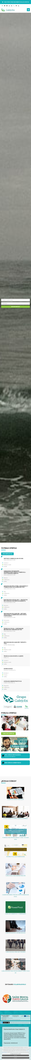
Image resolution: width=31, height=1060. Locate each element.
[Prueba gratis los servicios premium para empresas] (14, 744)
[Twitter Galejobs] (4, 5)
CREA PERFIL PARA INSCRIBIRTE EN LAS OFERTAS (16, 2)
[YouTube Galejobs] (9, 5)
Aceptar (15, 1057)
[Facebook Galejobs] (2, 5)
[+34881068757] (14, 5)
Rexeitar (15, 1055)
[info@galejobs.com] (16, 5)
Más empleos (7, 553)
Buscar (15, 306)
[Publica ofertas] (14, 723)
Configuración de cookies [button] (15, 1053)
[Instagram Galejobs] (7, 5)
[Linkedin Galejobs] (11, 5)
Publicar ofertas (8, 733)
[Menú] (28, 10)
